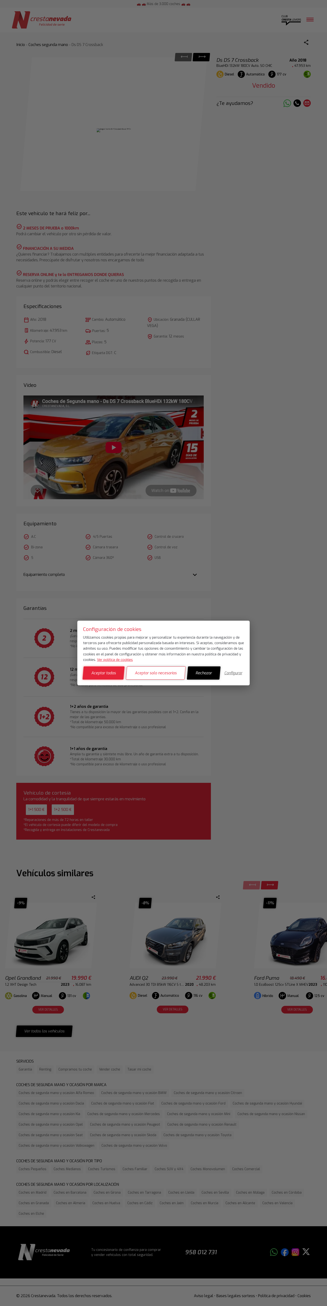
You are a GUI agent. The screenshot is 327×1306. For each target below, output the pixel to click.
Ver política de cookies (115, 659)
